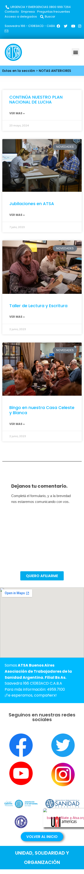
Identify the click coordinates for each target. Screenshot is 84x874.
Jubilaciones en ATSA (31, 204)
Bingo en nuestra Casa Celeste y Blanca (41, 410)
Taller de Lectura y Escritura (38, 306)
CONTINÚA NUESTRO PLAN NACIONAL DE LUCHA (36, 99)
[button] (75, 52)
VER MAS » (17, 113)
